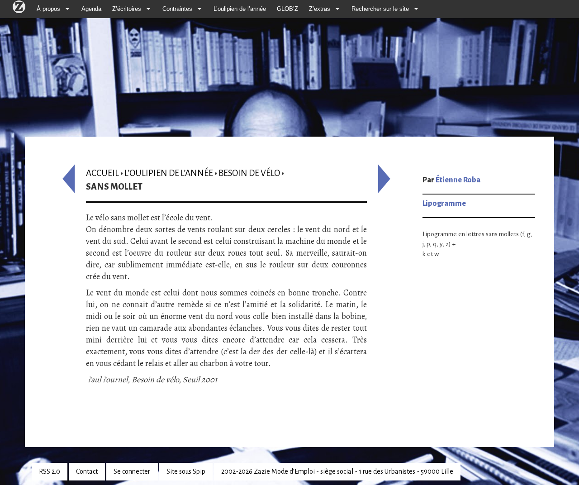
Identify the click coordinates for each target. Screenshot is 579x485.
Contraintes (177, 9)
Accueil (102, 173)
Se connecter (132, 471)
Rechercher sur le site (380, 9)
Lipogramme (444, 204)
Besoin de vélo (249, 173)
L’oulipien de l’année (240, 9)
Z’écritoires (126, 9)
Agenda (91, 9)
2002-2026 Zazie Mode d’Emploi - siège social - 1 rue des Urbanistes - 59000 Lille (337, 471)
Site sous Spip (185, 471)
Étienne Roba (458, 180)
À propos (48, 9)
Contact (87, 471)
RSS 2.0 (49, 471)
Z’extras (319, 9)
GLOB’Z (287, 9)
